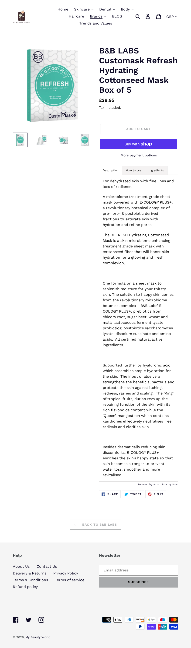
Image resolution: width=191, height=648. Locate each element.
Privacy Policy (65, 573)
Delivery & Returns (29, 573)
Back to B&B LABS (99, 524)
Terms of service (69, 580)
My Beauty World (37, 637)
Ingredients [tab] (156, 170)
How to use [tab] (133, 170)
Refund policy (25, 587)
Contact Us (47, 566)
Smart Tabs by (162, 484)
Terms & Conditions (30, 580)
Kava (175, 484)
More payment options (139, 155)
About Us (21, 566)
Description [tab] (110, 170)
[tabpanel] (138, 328)
